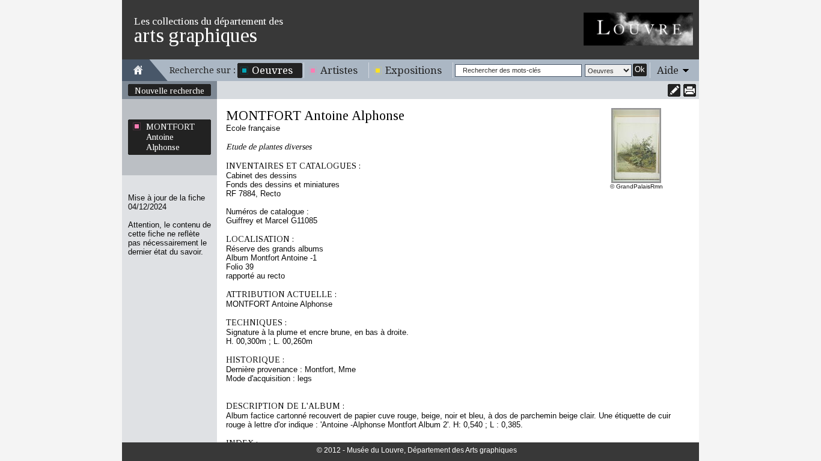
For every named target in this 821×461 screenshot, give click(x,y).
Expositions (413, 70)
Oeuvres (272, 70)
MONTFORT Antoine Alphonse (170, 137)
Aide (668, 70)
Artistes (339, 70)
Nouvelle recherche (169, 90)
